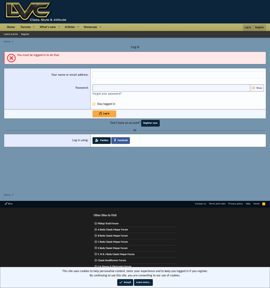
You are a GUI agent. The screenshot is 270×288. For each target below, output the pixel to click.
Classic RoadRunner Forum (112, 260)
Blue (9, 203)
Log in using (80, 140)
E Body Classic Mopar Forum (113, 248)
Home (11, 27)
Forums (26, 27)
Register (25, 34)
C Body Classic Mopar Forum (113, 242)
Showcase (90, 27)
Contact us (200, 203)
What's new (48, 27)
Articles (70, 27)
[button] (34, 27)
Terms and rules (217, 203)
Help (248, 203)
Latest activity (11, 34)
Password (82, 87)
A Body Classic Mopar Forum (113, 229)
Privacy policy (235, 203)
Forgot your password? (107, 93)
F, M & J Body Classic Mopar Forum (116, 254)
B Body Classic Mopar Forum (113, 236)
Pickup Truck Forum (108, 223)
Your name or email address (69, 74)
